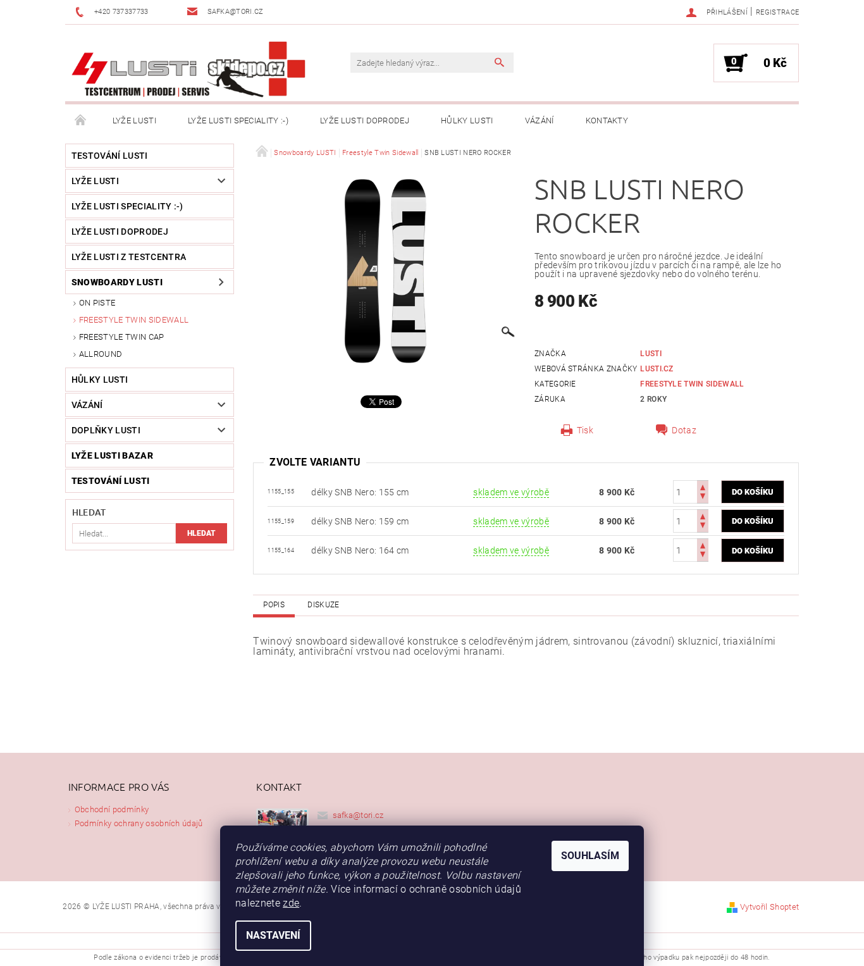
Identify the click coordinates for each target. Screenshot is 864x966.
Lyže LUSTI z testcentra (128, 257)
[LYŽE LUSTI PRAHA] (188, 69)
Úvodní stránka (81, 120)
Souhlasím (590, 856)
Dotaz (684, 430)
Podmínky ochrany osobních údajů (139, 823)
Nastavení (273, 935)
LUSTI (651, 353)
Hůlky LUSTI (467, 120)
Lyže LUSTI (134, 120)
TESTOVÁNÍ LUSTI (109, 156)
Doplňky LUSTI (105, 430)
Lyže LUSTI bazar (112, 455)
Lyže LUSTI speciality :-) (238, 120)
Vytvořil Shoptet (769, 907)
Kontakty (607, 120)
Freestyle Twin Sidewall (133, 320)
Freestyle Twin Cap (121, 337)
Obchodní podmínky (112, 809)
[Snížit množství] (702, 498)
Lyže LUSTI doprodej (364, 120)
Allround (101, 354)
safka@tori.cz (358, 815)
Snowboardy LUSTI (117, 282)
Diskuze (323, 604)
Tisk (585, 430)
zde (291, 903)
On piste (97, 302)
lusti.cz (657, 368)
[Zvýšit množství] (702, 486)
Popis (274, 604)
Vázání (539, 120)
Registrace (777, 12)
